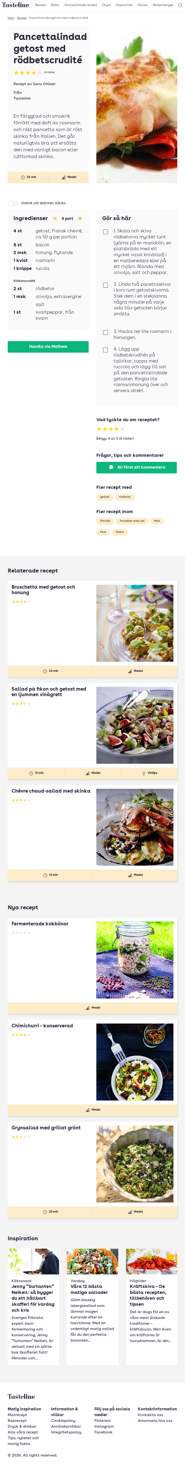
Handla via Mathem (48, 347)
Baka (55, 5)
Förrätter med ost (132, 521)
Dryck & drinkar (22, 1427)
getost (104, 497)
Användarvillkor (66, 1427)
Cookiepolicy (63, 1421)
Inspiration (124, 5)
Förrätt (105, 521)
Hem (11, 18)
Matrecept (17, 1415)
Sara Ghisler (44, 84)
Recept (40, 5)
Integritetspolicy (66, 1432)
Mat (157, 521)
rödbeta (125, 497)
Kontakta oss (150, 1415)
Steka (120, 532)
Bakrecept (17, 1421)
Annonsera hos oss (155, 1421)
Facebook (103, 1432)
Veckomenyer (162, 5)
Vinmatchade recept (80, 5)
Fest (103, 532)
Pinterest (102, 1421)
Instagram (104, 1427)
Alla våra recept (23, 1432)
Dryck (106, 5)
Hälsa (143, 5)
